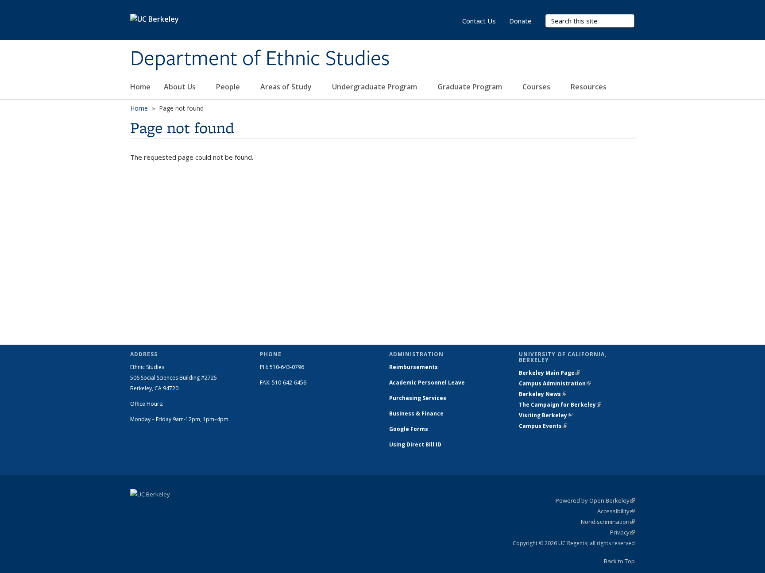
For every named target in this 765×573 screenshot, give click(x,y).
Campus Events (543, 426)
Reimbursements (413, 367)
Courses (537, 87)
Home (140, 87)
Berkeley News (542, 394)
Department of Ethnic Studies (260, 59)
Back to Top (619, 561)
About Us (180, 87)
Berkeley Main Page (549, 373)
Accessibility (616, 511)
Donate (520, 20)
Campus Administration (555, 383)
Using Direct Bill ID (416, 444)
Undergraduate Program (375, 87)
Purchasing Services (417, 398)
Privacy (622, 532)
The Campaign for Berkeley (560, 404)
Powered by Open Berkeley (595, 500)
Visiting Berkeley (545, 415)
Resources (589, 87)
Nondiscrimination (608, 522)
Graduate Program (470, 87)
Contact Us (479, 20)
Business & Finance (416, 413)
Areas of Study (286, 87)
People (229, 87)
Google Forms (409, 429)
